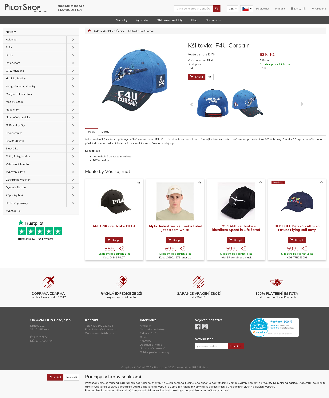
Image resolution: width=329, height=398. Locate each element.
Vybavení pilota (15, 172)
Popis (91, 131)
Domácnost (13, 63)
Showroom (213, 20)
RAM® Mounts (15, 140)
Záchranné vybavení (18, 179)
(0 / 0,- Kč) (299, 8)
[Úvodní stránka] (89, 31)
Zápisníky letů (14, 195)
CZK (231, 8)
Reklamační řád (149, 333)
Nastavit (71, 377)
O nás (143, 337)
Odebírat (235, 346)
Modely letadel (15, 101)
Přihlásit (280, 8)
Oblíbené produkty (170, 20)
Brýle (9, 47)
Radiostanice (14, 133)
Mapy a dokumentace (19, 94)
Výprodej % (13, 210)
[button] (72, 39)
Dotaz (105, 131)
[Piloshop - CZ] (246, 9)
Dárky (9, 55)
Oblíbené (320, 8)
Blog (194, 20)
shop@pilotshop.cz (71, 6)
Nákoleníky (12, 109)
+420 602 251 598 (70, 10)
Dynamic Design (16, 187)
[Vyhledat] (216, 8)
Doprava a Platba (151, 344)
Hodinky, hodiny (16, 78)
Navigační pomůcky (18, 117)
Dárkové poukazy (17, 203)
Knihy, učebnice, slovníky (20, 86)
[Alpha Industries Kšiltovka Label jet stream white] (175, 202)
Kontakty (145, 341)
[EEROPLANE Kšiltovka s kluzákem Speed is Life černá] (236, 202)
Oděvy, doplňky (15, 125)
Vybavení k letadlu (17, 164)
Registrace (263, 8)
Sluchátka (12, 148)
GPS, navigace (15, 70)
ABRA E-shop (199, 367)
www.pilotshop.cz (103, 333)
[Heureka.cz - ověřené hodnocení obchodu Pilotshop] (274, 327)
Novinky (122, 20)
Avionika (11, 39)
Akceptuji (55, 377)
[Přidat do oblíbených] (210, 77)
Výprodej (142, 20)
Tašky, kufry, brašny (18, 156)
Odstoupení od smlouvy (154, 352)
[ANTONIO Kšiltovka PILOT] (114, 202)
